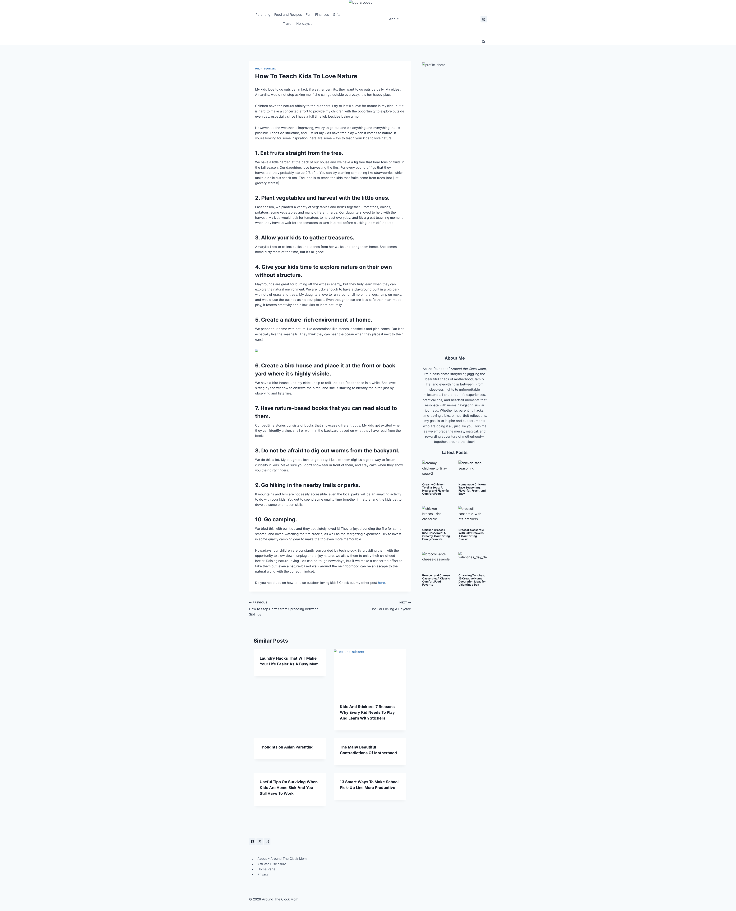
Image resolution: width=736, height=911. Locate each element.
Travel (287, 24)
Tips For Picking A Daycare (390, 606)
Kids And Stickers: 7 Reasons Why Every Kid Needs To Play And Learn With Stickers (367, 712)
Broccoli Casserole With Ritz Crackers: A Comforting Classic (471, 534)
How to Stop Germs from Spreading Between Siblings (284, 608)
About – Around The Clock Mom (282, 859)
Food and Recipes (288, 15)
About (393, 19)
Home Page (266, 869)
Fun (308, 15)
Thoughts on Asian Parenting (287, 747)
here (381, 583)
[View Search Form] (483, 41)
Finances (322, 15)
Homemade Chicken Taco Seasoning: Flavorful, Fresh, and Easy (472, 489)
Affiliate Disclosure (271, 864)
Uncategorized (265, 68)
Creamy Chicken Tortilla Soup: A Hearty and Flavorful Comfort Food (435, 489)
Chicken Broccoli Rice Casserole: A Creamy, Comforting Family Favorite (436, 534)
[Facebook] (252, 841)
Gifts (336, 15)
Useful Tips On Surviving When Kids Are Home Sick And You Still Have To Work (289, 788)
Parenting (262, 15)
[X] (259, 841)
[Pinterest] (484, 19)
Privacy (263, 874)
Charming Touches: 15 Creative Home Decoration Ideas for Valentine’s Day (472, 580)
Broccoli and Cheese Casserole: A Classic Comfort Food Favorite (436, 580)
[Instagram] (267, 841)
